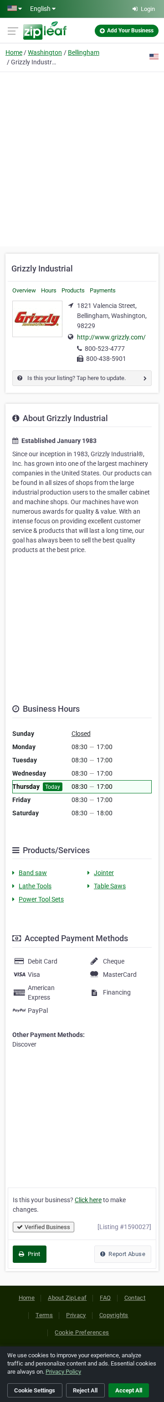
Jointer (104, 872)
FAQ (105, 1297)
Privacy (76, 1315)
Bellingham (83, 52)
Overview (24, 290)
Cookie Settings (34, 1390)
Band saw (33, 872)
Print (33, 1254)
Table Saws (110, 886)
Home (13, 52)
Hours (48, 290)
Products (73, 290)
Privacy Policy (63, 1371)
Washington (45, 52)
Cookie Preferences (82, 1332)
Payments (103, 290)
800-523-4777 (105, 348)
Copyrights (113, 1315)
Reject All (85, 1390)
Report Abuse (126, 1254)
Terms (44, 1315)
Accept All (128, 1390)
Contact (135, 1297)
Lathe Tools (35, 886)
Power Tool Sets (41, 899)
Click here (88, 1200)
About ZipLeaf (67, 1297)
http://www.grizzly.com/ (111, 337)
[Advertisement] (82, 158)
